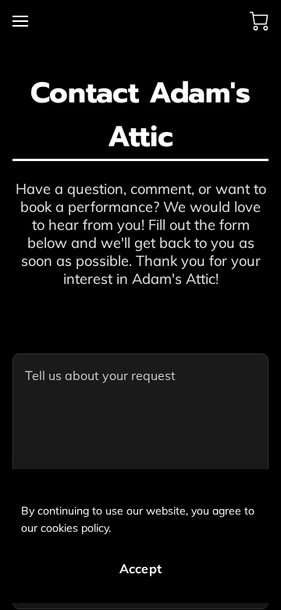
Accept (140, 568)
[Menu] (20, 21)
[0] (259, 21)
